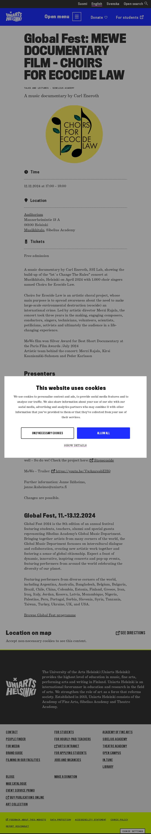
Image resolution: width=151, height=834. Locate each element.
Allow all (103, 433)
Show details (75, 445)
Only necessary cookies (47, 433)
